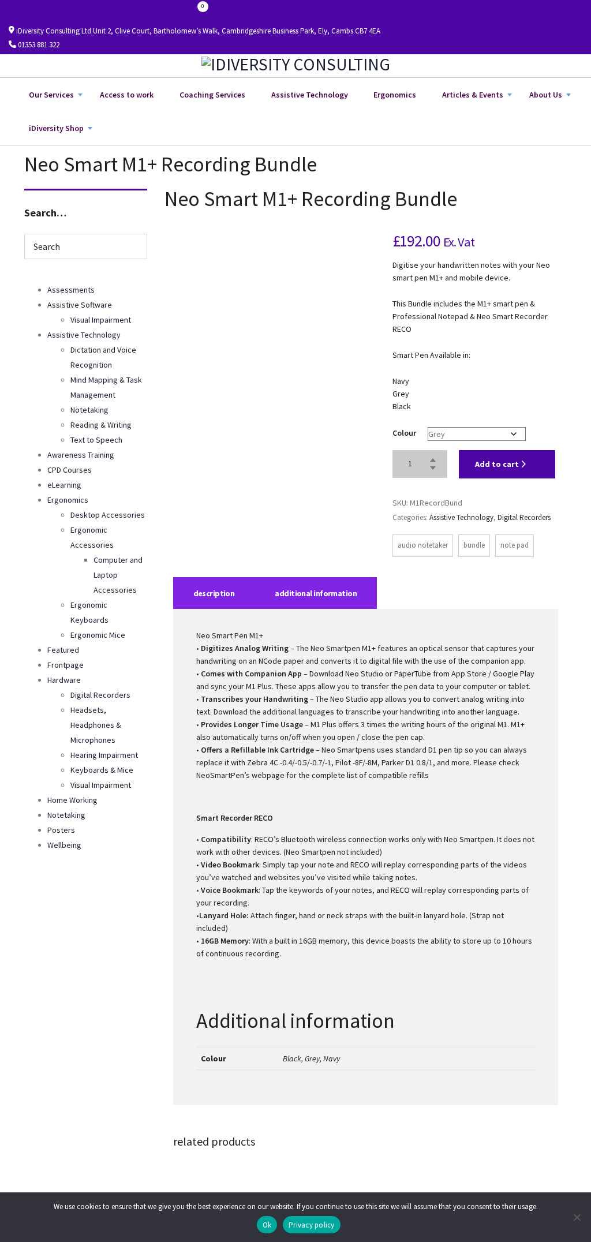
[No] (576, 1217)
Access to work (127, 94)
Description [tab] (214, 593)
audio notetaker (423, 545)
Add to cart (498, 464)
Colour (404, 433)
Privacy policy (312, 1225)
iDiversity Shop (56, 128)
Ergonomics (394, 94)
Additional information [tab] (316, 593)
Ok (267, 1225)
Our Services (51, 94)
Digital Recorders (524, 517)
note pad (514, 545)
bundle (474, 545)
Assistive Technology (309, 94)
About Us (545, 94)
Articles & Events (472, 94)
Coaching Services (212, 94)
